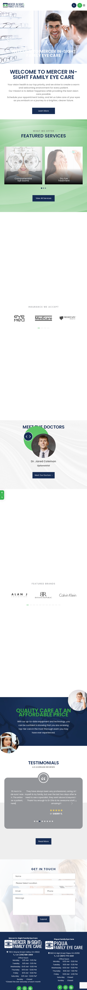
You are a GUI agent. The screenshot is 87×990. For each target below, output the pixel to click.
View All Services (43, 193)
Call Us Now (74, 5)
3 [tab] (45, 183)
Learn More (43, 106)
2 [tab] (43, 183)
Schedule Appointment (79, 5)
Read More (43, 836)
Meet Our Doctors (43, 470)
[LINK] (23, 143)
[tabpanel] (23, 161)
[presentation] (9, 306)
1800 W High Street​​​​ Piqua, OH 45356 (65, 948)
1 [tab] (41, 183)
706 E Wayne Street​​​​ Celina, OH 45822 (24, 947)
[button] (39, 323)
